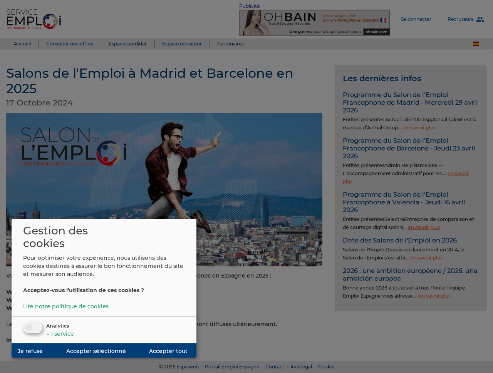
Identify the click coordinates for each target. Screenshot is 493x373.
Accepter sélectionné (96, 351)
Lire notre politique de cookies (66, 306)
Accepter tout (168, 351)
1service (60, 333)
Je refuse (30, 351)
